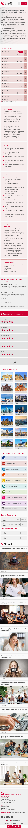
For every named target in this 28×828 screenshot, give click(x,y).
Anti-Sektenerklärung (16, 820)
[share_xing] (9, 826)
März (23, 533)
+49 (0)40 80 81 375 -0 (9, 801)
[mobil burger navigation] (19, 3)
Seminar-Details (5, 41)
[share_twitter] (15, 826)
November (17, 524)
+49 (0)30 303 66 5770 (9, 809)
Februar (17, 533)
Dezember (23, 524)
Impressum (21, 823)
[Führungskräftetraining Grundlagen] (22, 3)
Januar (10, 533)
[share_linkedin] (19, 826)
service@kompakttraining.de (17, 812)
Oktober (10, 524)
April (10, 538)
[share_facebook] (12, 826)
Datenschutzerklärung (10, 823)
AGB (8, 820)
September (23, 519)
